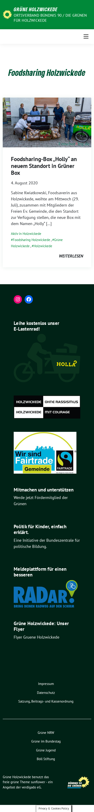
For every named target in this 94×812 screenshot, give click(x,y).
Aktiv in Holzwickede (26, 233)
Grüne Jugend (46, 750)
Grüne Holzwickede (35, 9)
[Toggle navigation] (86, 36)
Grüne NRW (46, 732)
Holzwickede (43, 246)
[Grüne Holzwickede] (7, 14)
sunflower (38, 782)
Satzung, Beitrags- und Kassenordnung (45, 701)
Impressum (46, 684)
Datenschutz (46, 692)
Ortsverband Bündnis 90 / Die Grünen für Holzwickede (50, 18)
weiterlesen (71, 256)
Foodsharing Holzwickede (31, 240)
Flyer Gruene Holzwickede (36, 637)
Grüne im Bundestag (46, 741)
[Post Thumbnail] (47, 122)
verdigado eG (31, 787)
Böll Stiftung (46, 759)
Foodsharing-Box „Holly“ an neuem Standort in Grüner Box (44, 165)
